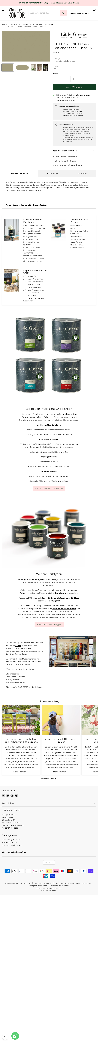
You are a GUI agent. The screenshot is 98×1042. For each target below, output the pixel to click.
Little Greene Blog (83, 883)
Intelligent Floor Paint (32, 239)
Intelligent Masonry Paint (33, 258)
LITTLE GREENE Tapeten (64, 883)
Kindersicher (52, 173)
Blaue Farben (76, 225)
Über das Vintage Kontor (59, 886)
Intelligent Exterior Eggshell (31, 243)
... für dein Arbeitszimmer (33, 290)
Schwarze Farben (77, 239)
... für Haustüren (29, 295)
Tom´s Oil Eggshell (31, 253)
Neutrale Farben (77, 245)
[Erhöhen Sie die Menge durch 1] (74, 79)
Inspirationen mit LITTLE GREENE (18, 883)
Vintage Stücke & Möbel (38, 886)
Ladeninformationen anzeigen (65, 100)
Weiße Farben (76, 236)
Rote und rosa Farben (79, 231)
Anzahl (55, 74)
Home (4, 25)
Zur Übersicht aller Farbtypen (49, 625)
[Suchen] (63, 13)
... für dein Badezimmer (33, 284)
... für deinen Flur (30, 276)
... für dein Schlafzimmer (33, 282)
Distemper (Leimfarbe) (32, 256)
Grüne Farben (76, 228)
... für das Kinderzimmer (33, 293)
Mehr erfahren (20, 772)
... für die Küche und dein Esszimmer (33, 299)
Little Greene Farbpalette (66, 157)
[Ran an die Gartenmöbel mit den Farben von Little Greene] (21, 720)
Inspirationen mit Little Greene (68, 165)
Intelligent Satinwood (32, 234)
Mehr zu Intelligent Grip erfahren (49, 488)
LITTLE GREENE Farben (43, 883)
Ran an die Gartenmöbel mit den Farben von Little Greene (21, 740)
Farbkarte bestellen (78, 248)
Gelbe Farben (76, 234)
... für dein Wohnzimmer (33, 279)
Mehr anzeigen (48, 779)
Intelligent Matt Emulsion (34, 228)
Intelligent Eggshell (31, 231)
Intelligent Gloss (30, 236)
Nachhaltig (82, 173)
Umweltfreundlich (19, 173)
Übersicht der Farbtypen (65, 161)
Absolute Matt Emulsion (33, 225)
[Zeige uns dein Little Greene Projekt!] (61, 720)
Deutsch (48, 862)
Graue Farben (76, 242)
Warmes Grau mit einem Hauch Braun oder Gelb (31, 25)
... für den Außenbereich (33, 287)
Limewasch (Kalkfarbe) (32, 261)
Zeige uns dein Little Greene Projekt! (61, 740)
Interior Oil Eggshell (31, 247)
